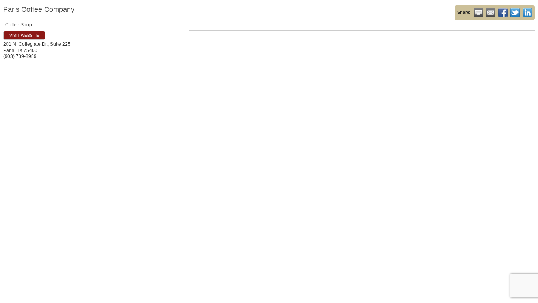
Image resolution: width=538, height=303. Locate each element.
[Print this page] (478, 12)
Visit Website (24, 35)
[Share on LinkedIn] (527, 12)
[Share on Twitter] (515, 12)
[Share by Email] (490, 12)
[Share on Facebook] (503, 12)
